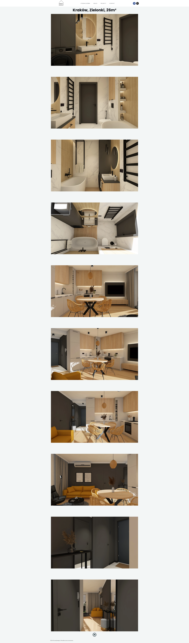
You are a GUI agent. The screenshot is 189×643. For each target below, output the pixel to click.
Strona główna (85, 3)
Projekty (103, 3)
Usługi (95, 3)
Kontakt (112, 3)
